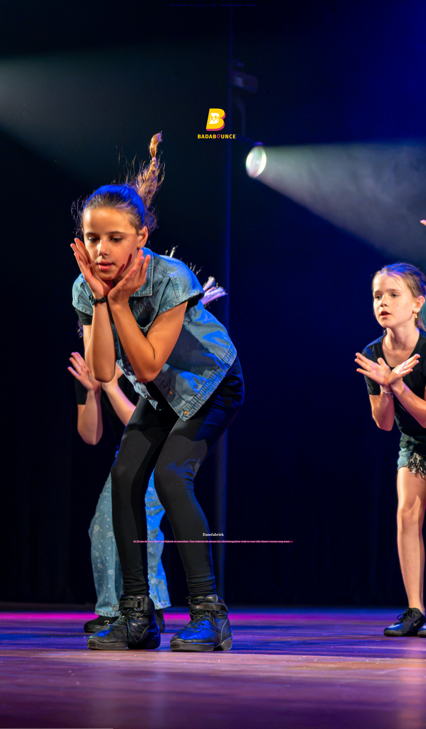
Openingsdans (238, 5)
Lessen (191, 5)
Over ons (213, 5)
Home (171, 5)
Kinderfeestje (225, 5)
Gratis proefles (181, 5)
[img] (213, 364)
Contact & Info (250, 5)
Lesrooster (201, 5)
